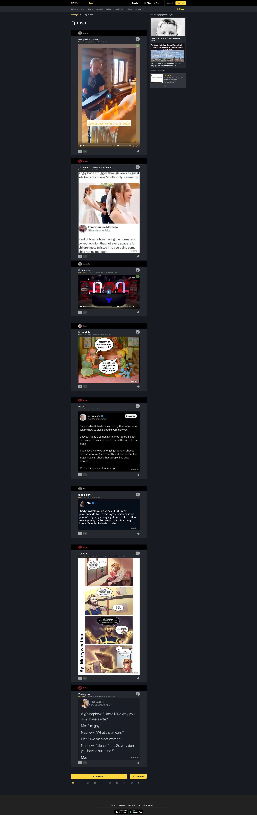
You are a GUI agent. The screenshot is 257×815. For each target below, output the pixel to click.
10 (132, 783)
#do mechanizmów (122, 409)
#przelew (97, 497)
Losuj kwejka (140, 776)
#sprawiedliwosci (96, 409)
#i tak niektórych (113, 170)
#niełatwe (114, 409)
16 (88, 783)
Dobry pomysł (85, 270)
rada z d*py (84, 494)
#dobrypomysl (109, 272)
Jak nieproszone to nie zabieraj (95, 167)
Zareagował (84, 694)
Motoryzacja (139, 9)
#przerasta (99, 170)
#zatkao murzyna (112, 696)
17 (80, 783)
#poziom (105, 42)
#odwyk (98, 334)
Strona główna (76, 15)
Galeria (90, 9)
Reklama (122, 805)
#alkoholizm (88, 334)
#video (91, 42)
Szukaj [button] (181, 9)
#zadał (105, 696)
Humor (83, 9)
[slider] (97, 146)
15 (95, 783)
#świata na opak (106, 409)
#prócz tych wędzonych (118, 556)
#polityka (92, 272)
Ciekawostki (99, 9)
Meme (80, 334)
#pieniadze (87, 497)
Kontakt (113, 805)
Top (157, 3)
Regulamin (131, 805)
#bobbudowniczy (105, 334)
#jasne (94, 170)
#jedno (94, 556)
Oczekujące (136, 3)
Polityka (108, 9)
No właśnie (84, 332)
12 (117, 783)
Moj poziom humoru (89, 39)
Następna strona (98, 776)
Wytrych (82, 406)
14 (102, 783)
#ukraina (98, 272)
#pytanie (90, 696)
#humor (87, 42)
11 (124, 783)
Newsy (130, 9)
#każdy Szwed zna (107, 556)
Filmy (149, 3)
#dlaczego (95, 696)
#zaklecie (98, 556)
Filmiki (80, 42)
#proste (100, 42)
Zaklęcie (83, 553)
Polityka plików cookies (145, 805)
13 (110, 783)
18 (73, 783)
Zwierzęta (74, 9)
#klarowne (105, 170)
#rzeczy (96, 42)
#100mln (116, 272)
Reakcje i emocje (119, 9)
